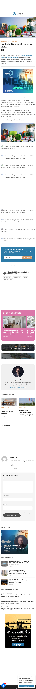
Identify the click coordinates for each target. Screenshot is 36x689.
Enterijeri (14, 41)
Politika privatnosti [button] (27, 682)
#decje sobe (17, 277)
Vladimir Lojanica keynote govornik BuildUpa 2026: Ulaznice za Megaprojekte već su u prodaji (14, 547)
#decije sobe (7, 277)
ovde (24, 120)
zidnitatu (13, 457)
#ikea (25, 277)
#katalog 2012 (8, 279)
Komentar (6, 479)
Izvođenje (23, 346)
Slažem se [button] (26, 686)
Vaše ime (6, 495)
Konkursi (22, 407)
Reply (15, 468)
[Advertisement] (16, 194)
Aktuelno (5, 41)
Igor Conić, (7, 50)
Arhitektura (20, 355)
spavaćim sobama (12, 57)
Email (5, 504)
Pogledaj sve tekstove (18, 387)
